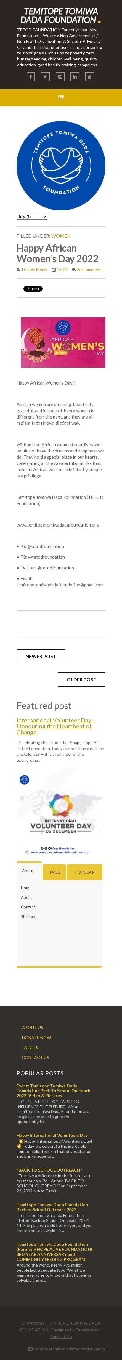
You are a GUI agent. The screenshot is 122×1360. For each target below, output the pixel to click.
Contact (28, 907)
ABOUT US (32, 1027)
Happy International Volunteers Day (52, 1135)
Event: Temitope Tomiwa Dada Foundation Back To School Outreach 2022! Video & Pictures (53, 1090)
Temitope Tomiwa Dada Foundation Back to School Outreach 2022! (52, 1207)
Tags (54, 872)
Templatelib (61, 1336)
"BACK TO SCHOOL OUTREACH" (49, 1169)
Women (61, 235)
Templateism (87, 1329)
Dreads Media (34, 269)
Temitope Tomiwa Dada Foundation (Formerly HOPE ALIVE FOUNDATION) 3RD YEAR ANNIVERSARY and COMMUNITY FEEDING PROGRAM (54, 1251)
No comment (89, 269)
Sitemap (28, 916)
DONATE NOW (36, 1037)
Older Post (82, 679)
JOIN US (30, 1047)
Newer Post (40, 656)
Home (26, 887)
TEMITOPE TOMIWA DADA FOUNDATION (61, 15)
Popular (84, 872)
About (28, 870)
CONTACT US (35, 1057)
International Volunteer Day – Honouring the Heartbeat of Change (56, 726)
